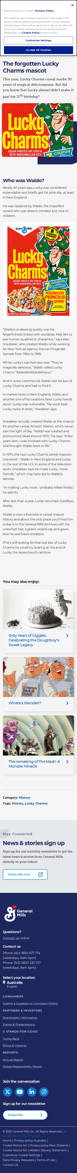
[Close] (72, 5)
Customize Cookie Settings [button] (21, 1155)
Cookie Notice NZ (15, 1150)
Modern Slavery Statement (48, 1150)
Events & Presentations (19, 1024)
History (24, 797)
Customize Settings (38, 40)
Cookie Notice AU (15, 1145)
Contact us (11, 938)
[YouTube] (19, 1092)
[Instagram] (44, 1092)
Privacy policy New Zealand (49, 1145)
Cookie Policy (31, 32)
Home (7, 1140)
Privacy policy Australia (30, 1140)
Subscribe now (19, 874)
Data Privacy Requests (18, 1160)
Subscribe (15, 1115)
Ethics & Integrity (15, 1045)
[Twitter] (7, 1092)
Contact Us (10, 1165)
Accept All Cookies (38, 49)
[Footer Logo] (19, 913)
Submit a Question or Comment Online (30, 1003)
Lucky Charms (36, 803)
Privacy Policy (44, 10)
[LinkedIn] (32, 1092)
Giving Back (11, 1039)
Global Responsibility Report (22, 1066)
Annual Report (13, 1060)
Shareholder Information (20, 1018)
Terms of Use (46, 1160)
